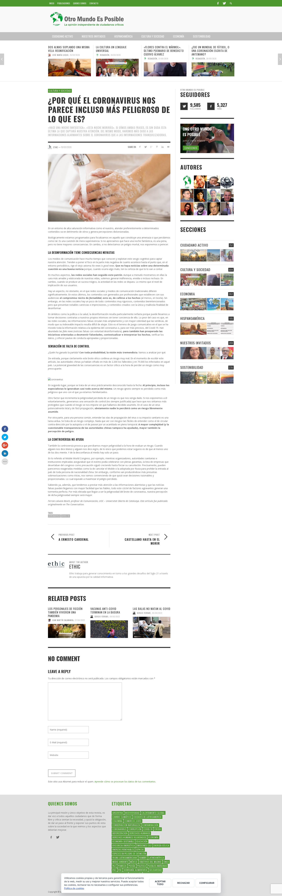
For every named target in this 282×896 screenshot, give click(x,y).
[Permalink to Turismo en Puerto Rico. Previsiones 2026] (227, 304)
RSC (114, 870)
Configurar (206, 882)
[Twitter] (224, 3)
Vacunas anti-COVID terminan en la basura (105, 610)
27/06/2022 (80, 620)
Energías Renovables (123, 849)
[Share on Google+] (151, 147)
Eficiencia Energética (123, 845)
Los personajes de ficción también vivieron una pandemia (65, 612)
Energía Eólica (161, 845)
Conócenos (190, 148)
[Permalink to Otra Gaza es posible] (213, 255)
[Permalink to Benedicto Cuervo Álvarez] (187, 195)
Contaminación (150, 825)
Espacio (140, 849)
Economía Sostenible (123, 841)
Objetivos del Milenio (150, 861)
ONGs (166, 861)
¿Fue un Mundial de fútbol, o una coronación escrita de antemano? (163, 50)
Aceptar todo (160, 883)
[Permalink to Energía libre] (193, 377)
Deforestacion (120, 833)
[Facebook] (218, 3)
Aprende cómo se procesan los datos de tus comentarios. (125, 781)
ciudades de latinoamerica (147, 816)
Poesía (132, 865)
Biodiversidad (132, 812)
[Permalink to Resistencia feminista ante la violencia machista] (213, 67)
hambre (143, 857)
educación (142, 841)
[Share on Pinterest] (157, 147)
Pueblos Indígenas (157, 865)
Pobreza (122, 865)
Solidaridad (155, 870)
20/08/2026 (163, 58)
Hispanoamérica (192, 318)
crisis (158, 829)
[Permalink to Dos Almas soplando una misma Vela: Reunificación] (193, 328)
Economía (153, 837)
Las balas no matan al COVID (151, 609)
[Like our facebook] (211, 106)
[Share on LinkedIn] (162, 147)
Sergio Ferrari (203, 55)
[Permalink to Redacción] (187, 181)
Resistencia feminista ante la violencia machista (211, 49)
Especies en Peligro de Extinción (129, 853)
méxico (133, 861)
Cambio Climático (121, 816)
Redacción (57, 55)
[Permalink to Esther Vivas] (200, 195)
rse (120, 870)
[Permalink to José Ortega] (227, 208)
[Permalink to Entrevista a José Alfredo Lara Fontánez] (227, 353)
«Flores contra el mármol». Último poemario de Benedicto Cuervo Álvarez (116, 50)
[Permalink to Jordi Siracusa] (200, 181)
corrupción (134, 829)
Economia (187, 293)
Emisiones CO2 (144, 845)
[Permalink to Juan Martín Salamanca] (200, 208)
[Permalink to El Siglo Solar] (213, 377)
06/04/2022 (157, 613)
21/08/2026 (116, 58)
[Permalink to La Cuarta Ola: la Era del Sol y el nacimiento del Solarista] (227, 377)
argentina (117, 812)
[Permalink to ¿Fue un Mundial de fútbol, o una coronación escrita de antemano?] (165, 69)
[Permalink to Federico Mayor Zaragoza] (213, 181)
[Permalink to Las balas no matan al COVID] (151, 627)
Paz (114, 865)
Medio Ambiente (120, 861)
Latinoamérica (156, 857)
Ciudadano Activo (194, 245)
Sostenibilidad (191, 367)
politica (141, 865)
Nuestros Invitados (195, 342)
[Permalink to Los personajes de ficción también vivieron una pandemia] (67, 631)
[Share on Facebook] (140, 147)
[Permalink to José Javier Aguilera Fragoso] (227, 195)
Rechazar (183, 882)
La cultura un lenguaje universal (63, 49)
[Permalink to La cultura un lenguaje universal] (69, 67)
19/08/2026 (216, 55)
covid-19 (65, 516)
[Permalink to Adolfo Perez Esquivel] (213, 208)
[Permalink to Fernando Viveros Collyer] (213, 195)
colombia (117, 821)
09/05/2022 (115, 616)
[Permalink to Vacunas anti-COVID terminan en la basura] (109, 629)
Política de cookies (74, 888)
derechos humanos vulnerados (129, 837)
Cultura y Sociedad (60, 90)
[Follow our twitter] (184, 106)
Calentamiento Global (153, 812)
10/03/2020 (66, 147)
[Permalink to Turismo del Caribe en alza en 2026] (213, 304)
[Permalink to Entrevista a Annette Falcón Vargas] (193, 353)
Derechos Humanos (140, 833)
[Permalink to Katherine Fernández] (187, 208)
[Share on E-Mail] (168, 147)
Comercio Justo (133, 821)
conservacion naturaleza (126, 825)
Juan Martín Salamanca (62, 620)
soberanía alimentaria (135, 870)
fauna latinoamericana (124, 857)
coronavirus (54, 516)
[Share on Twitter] (145, 147)
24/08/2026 (68, 55)
